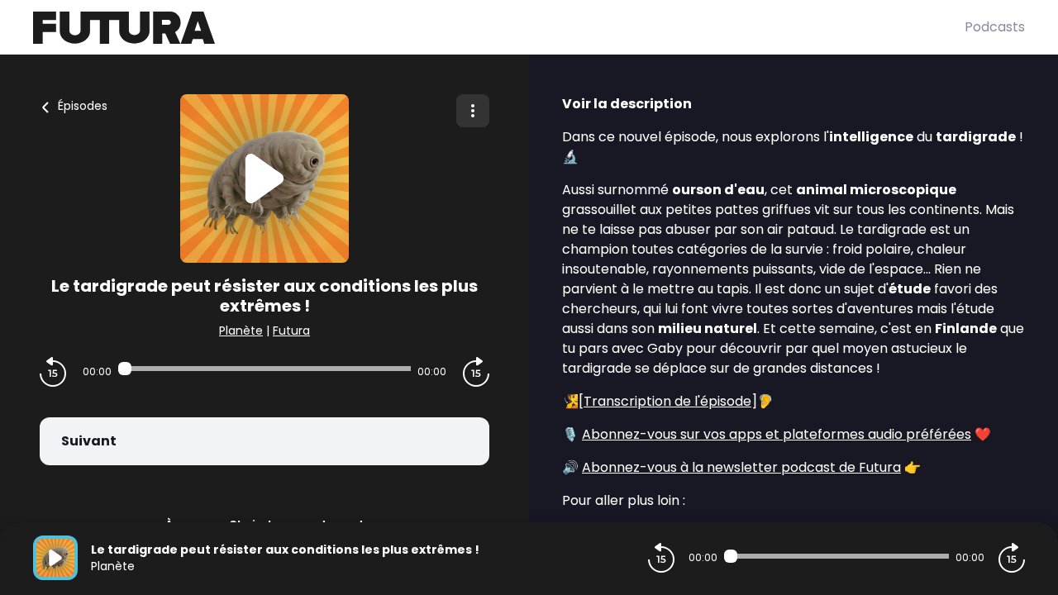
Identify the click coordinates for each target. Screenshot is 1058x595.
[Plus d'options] (472, 110)
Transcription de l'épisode (667, 401)
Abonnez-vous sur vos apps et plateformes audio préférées (776, 434)
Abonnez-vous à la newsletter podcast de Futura (741, 467)
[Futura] (499, 28)
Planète (241, 330)
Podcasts (995, 26)
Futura (291, 330)
